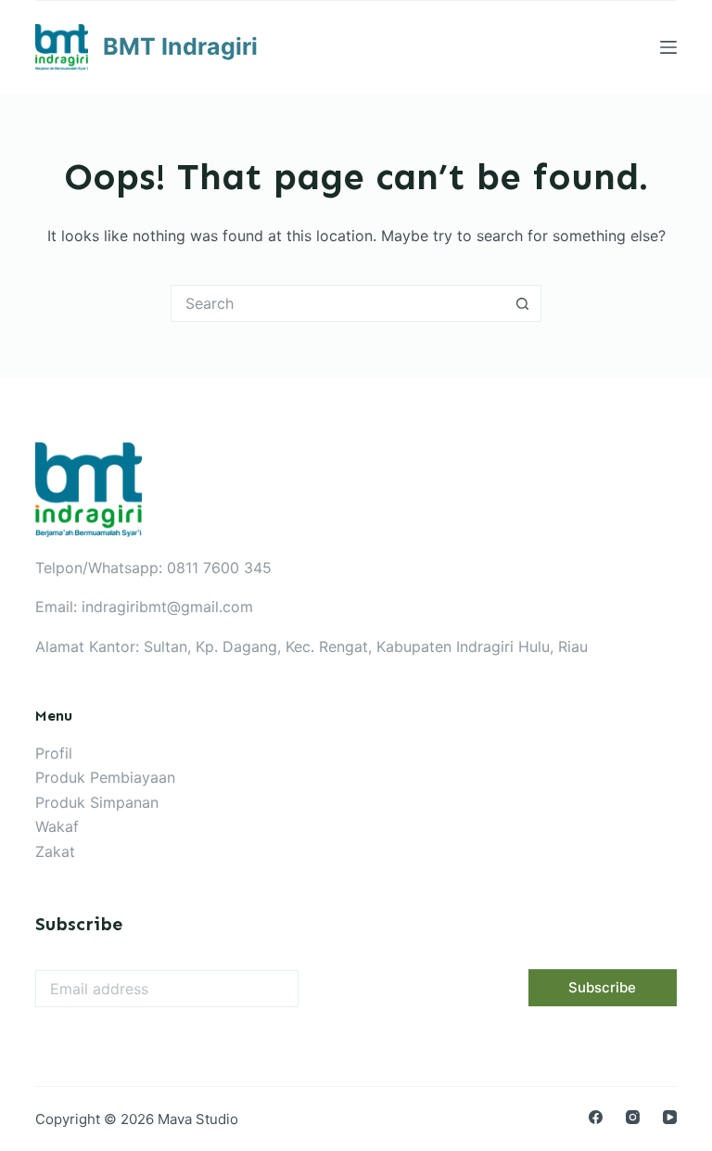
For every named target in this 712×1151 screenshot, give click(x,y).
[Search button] (522, 303)
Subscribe (602, 987)
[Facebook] (596, 1117)
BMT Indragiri (180, 46)
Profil (53, 753)
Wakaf (57, 826)
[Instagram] (633, 1117)
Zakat (55, 851)
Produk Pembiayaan (105, 777)
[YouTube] (670, 1117)
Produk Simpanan (97, 802)
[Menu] (668, 47)
